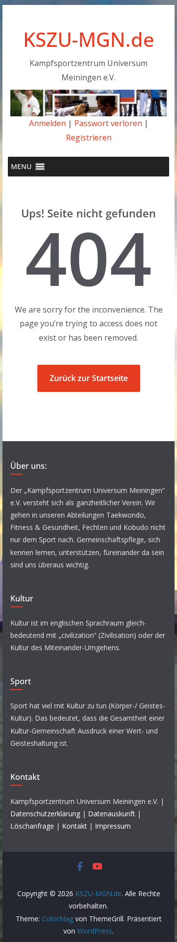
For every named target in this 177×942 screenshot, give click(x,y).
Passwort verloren (108, 123)
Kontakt (74, 826)
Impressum (113, 826)
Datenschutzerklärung (45, 813)
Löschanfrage (32, 826)
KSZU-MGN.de (88, 39)
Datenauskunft (111, 813)
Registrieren (89, 137)
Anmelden (47, 123)
